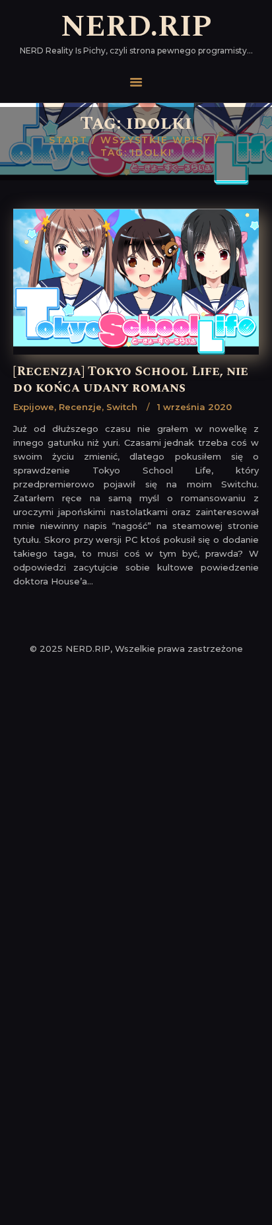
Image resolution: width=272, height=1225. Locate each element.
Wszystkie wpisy (155, 140)
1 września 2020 (194, 407)
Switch (121, 407)
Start (68, 140)
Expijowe (33, 407)
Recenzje (80, 407)
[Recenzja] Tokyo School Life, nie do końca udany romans (130, 380)
